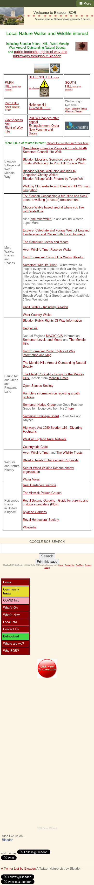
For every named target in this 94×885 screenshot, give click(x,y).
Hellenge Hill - (38, 104)
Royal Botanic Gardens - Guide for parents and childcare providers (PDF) (55, 502)
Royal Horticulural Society (41, 519)
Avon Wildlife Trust (36, 452)
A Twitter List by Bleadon (18, 868)
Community (11, 589)
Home (60, 565)
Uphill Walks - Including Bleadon (45, 307)
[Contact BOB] (47, 668)
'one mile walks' (41, 219)
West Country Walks (37, 315)
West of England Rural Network (45, 439)
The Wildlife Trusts (69, 452)
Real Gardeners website (39, 485)
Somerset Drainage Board (41, 416)
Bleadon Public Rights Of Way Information (52, 320)
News (7, 593)
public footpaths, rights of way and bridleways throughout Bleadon (40, 54)
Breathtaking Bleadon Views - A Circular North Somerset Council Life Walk (55, 150)
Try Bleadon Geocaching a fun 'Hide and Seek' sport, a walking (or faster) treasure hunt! (55, 198)
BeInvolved (11, 636)
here (71, 408)
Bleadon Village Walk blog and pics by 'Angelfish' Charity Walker (49, 173)
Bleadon (78, 257)
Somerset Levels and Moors (42, 339)
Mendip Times (58, 378)
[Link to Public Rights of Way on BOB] (55, 68)
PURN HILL (13, 86)
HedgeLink (30, 328)
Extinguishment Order (44, 125)
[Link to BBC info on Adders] (44, 88)
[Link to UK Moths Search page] (77, 125)
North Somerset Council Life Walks (47, 257)
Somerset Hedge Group (39, 404)
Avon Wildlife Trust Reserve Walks (47, 249)
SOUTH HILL (73, 86)
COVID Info (11, 600)
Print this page (47, 561)
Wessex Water (73, 111)
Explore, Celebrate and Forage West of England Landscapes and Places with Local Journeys (56, 232)
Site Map (79, 565)
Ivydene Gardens (35, 512)
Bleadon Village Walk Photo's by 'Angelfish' (53, 178)
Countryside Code (35, 447)
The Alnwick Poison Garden (42, 493)
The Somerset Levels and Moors (45, 242)
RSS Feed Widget (47, 828)
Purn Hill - (12, 103)
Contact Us (69, 565)
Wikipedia (29, 527)
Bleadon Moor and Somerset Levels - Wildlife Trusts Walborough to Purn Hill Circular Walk (54, 161)
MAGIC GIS (54, 336)
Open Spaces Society (38, 386)
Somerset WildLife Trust (40, 265)
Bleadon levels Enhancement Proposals (51, 460)
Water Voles (31, 479)
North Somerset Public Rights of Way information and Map (49, 353)
